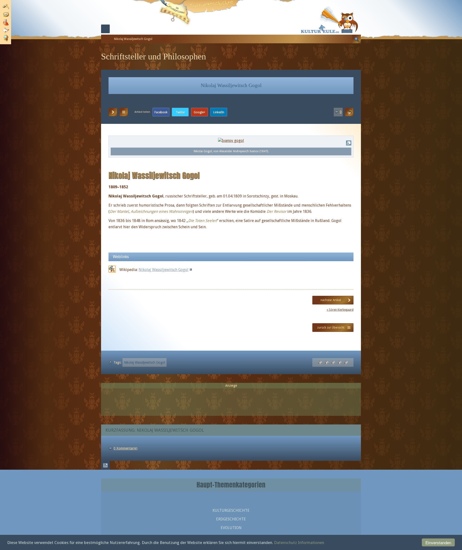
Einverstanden (438, 542)
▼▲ (124, 112)
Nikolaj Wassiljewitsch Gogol (163, 269)
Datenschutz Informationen (299, 542)
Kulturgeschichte (231, 510)
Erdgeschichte (231, 519)
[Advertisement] (231, 400)
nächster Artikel (331, 300)
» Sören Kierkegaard (340, 309)
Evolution (231, 527)
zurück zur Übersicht (330, 327)
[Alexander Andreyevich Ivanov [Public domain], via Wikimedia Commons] (231, 140)
